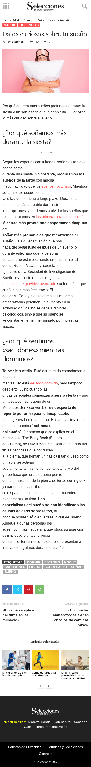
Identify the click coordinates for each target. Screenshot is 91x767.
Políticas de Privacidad (25, 747)
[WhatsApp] (39, 589)
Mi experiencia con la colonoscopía (14, 674)
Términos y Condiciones (65, 747)
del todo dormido (44, 383)
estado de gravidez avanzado (31, 284)
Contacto (45, 754)
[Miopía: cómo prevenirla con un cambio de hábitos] (75, 660)
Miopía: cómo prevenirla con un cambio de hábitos (73, 675)
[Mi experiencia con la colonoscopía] (16, 660)
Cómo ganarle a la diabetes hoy (44, 674)
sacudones (15, 567)
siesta (35, 567)
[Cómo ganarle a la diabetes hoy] (45, 660)
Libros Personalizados (51, 727)
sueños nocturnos (56, 186)
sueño (10, 571)
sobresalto (56, 567)
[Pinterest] (28, 589)
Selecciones (15, 41)
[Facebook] (7, 589)
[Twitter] (17, 589)
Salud (16, 20)
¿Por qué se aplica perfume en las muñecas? (18, 615)
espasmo (52, 562)
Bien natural (62, 722)
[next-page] (49, 686)
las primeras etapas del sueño (61, 217)
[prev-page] (41, 686)
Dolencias (28, 20)
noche (70, 562)
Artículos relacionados (45, 641)
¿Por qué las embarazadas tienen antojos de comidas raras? (71, 617)
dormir (33, 562)
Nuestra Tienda (39, 722)
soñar (77, 567)
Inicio (5, 20)
